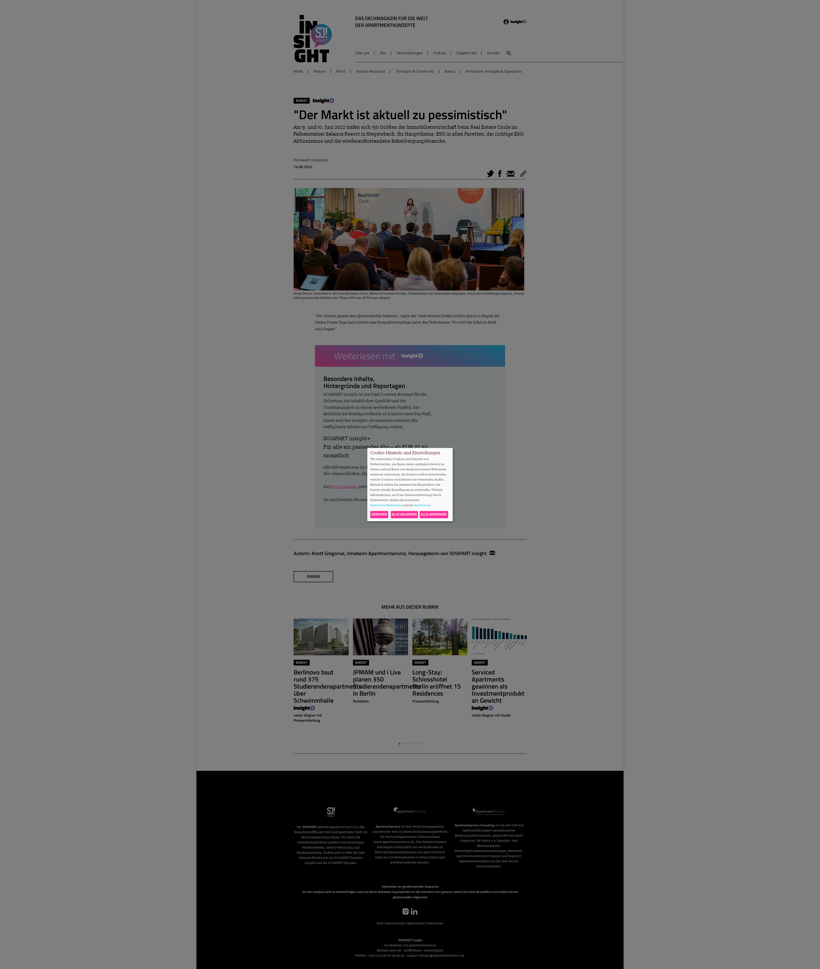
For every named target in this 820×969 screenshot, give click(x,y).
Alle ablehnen (404, 514)
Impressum (422, 505)
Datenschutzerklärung (386, 505)
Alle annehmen (434, 514)
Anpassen (379, 514)
